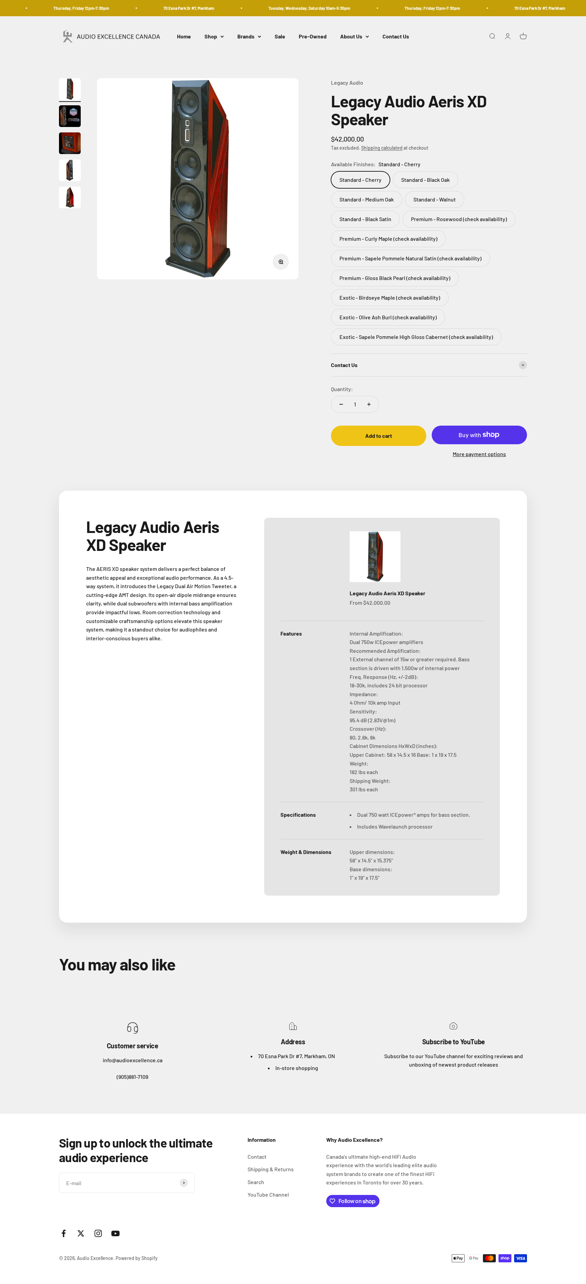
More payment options (479, 454)
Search (256, 1182)
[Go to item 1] (70, 90)
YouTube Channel (268, 1194)
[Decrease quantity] (341, 404)
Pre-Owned (313, 36)
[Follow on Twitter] (80, 1233)
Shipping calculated (382, 148)
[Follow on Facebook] (63, 1233)
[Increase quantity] (369, 404)
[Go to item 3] (70, 144)
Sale (280, 36)
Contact (257, 1156)
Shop (210, 36)
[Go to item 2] (70, 117)
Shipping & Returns (271, 1169)
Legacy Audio (347, 82)
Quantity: (342, 389)
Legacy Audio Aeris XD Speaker (387, 593)
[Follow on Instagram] (98, 1233)
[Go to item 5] (70, 198)
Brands (245, 36)
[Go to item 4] (70, 171)
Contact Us (396, 36)
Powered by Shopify (137, 1258)
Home (184, 36)
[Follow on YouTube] (115, 1233)
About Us (351, 36)
